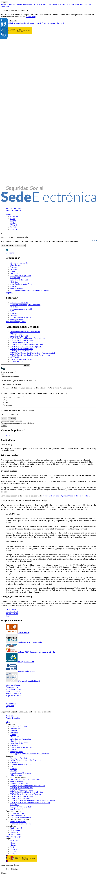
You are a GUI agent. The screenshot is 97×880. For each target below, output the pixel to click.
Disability (14, 269)
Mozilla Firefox (11, 609)
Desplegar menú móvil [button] (32, 23)
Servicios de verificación (15, 693)
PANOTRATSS (16, 361)
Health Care (14, 273)
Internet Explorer (12, 614)
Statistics (13, 286)
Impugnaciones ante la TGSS (21, 309)
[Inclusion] (16, 32)
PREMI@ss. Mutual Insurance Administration (27, 338)
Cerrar (4, 425)
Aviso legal (10, 716)
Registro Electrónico (59, 4)
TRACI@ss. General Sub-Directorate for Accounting (30, 355)
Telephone (14, 832)
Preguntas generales (17, 813)
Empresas (9, 293)
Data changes (15, 265)
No (7, 403)
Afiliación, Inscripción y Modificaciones (25, 305)
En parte (9, 405)
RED (12, 311)
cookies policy (31, 17)
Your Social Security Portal (20, 817)
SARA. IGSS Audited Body (21, 359)
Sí (6, 400)
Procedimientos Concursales (20, 317)
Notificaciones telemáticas (25, 4)
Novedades (5, 7)
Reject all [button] (13, 21)
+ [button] (1, 233)
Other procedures (16, 288)
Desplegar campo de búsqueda (53, 23)
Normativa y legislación (14, 689)
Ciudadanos (10, 253)
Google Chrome (12, 612)
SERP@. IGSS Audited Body (21, 342)
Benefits (13, 315)
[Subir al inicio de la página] (2, 700)
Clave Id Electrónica (43, 4)
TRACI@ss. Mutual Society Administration (26, 344)
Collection (14, 282)
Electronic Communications (20, 824)
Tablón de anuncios (8, 4)
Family (13, 271)
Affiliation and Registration (20, 276)
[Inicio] (48, 201)
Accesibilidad (11, 704)
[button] (48, 370)
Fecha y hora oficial (13, 691)
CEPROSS (14, 357)
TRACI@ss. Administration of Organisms (26, 347)
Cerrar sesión (20, 245)
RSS (7, 708)
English (8, 214)
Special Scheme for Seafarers (21, 284)
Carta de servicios (12, 687)
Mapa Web (10, 706)
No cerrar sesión (7, 245)
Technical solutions (17, 815)
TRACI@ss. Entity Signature (21, 351)
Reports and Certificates (19, 263)
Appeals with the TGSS (19, 280)
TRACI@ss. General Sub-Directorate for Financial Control (32, 353)
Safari (8, 616)
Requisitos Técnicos (13, 696)
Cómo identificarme (13, 685)
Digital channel (16, 828)
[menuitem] (51, 208)
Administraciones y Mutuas (16, 322)
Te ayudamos (15, 830)
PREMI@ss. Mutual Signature (21, 340)
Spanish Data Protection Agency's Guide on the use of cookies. (66, 496)
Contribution (15, 278)
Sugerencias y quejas (13, 208)
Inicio (8, 722)
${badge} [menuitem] (12, 869)
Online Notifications (18, 822)
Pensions (13, 267)
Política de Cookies (13, 718)
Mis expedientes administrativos (79, 4)
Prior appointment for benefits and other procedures (29, 290)
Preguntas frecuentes (13, 210)
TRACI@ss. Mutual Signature (21, 349)
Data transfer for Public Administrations (25, 332)
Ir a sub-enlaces (18, 23)
